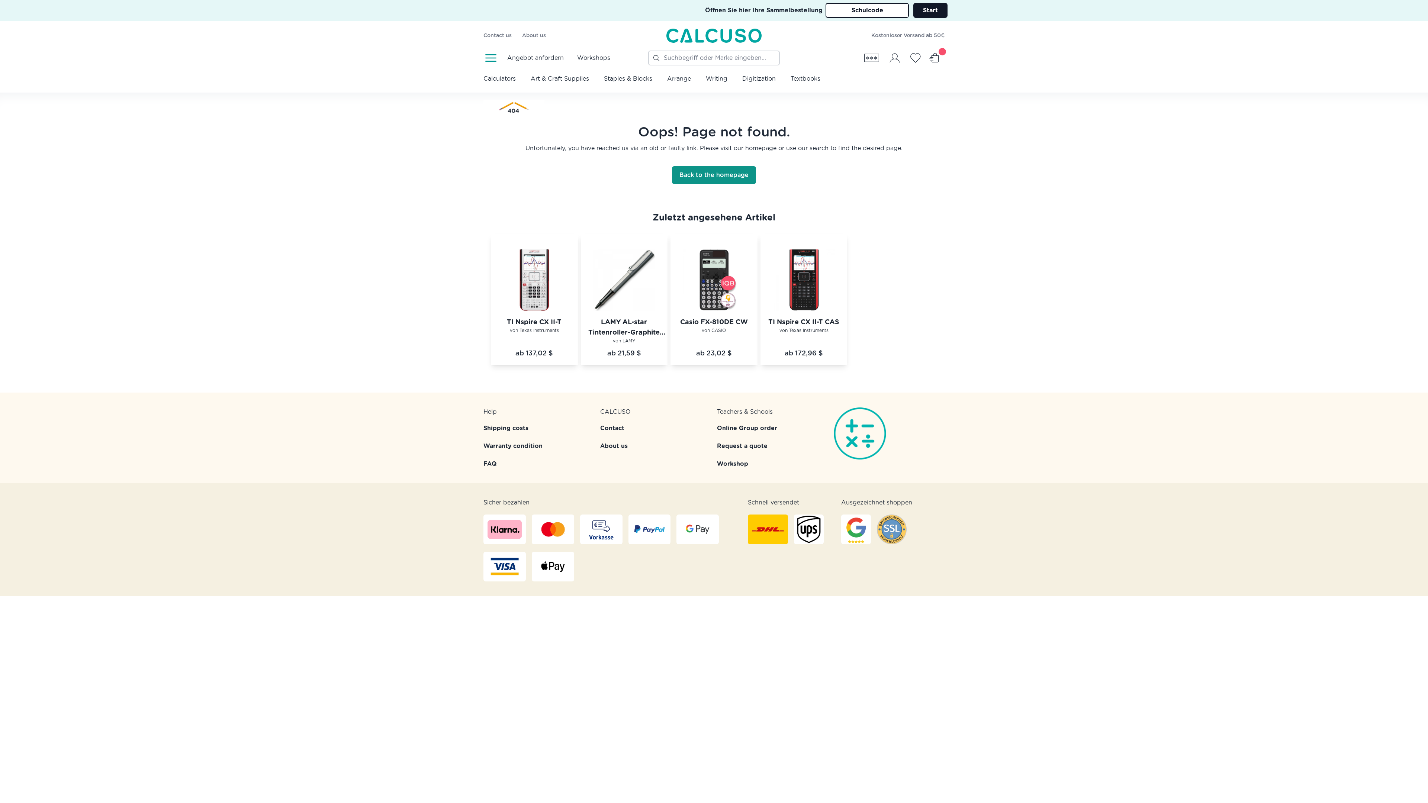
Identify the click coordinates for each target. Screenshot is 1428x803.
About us (534, 35)
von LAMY (624, 341)
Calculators (499, 79)
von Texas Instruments (534, 330)
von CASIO (714, 330)
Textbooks (805, 79)
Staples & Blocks (628, 79)
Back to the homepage (714, 175)
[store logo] (714, 36)
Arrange (679, 79)
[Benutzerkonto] (895, 58)
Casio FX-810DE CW (714, 322)
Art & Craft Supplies (560, 79)
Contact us (497, 35)
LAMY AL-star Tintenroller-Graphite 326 (624, 328)
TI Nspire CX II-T (534, 322)
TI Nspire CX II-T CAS (803, 322)
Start (930, 10)
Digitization (759, 79)
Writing (716, 79)
